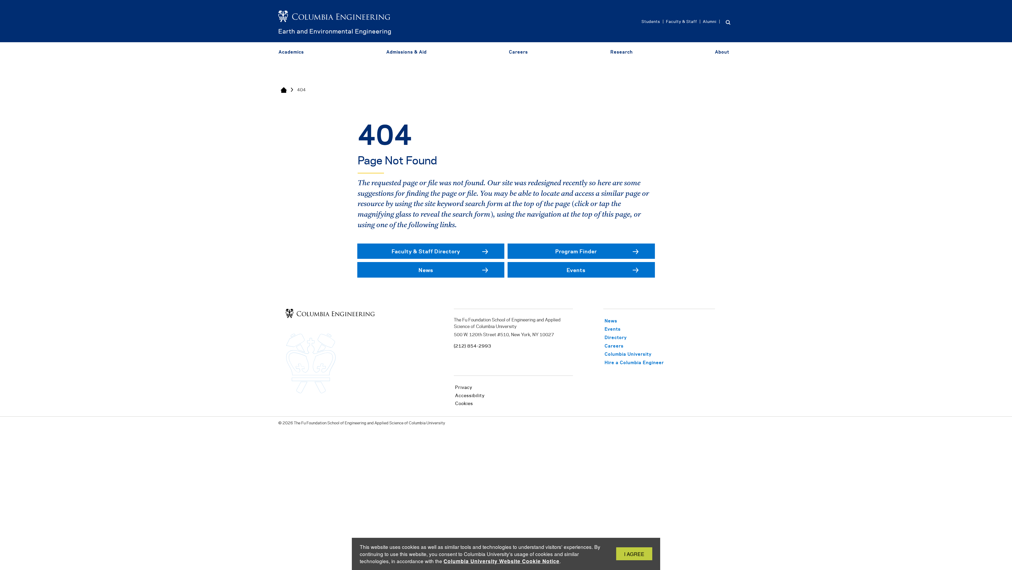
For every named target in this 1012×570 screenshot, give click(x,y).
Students (650, 22)
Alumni (710, 22)
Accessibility (470, 396)
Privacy (463, 388)
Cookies (464, 404)
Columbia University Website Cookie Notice (501, 561)
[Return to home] (334, 24)
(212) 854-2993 (472, 346)
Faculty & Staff (681, 22)
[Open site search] (728, 22)
